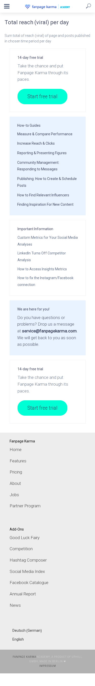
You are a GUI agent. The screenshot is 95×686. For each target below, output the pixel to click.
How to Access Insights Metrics (42, 269)
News (15, 605)
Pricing (16, 471)
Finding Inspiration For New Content (45, 204)
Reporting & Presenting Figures (42, 153)
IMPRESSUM (47, 666)
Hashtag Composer (28, 560)
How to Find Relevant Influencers (43, 195)
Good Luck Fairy (25, 537)
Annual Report (23, 593)
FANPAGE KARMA (24, 656)
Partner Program (25, 505)
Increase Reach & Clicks (36, 143)
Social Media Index (27, 571)
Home (16, 449)
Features (18, 460)
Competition (21, 548)
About (15, 483)
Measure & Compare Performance (44, 134)
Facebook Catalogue (29, 582)
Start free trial (42, 96)
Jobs (14, 494)
